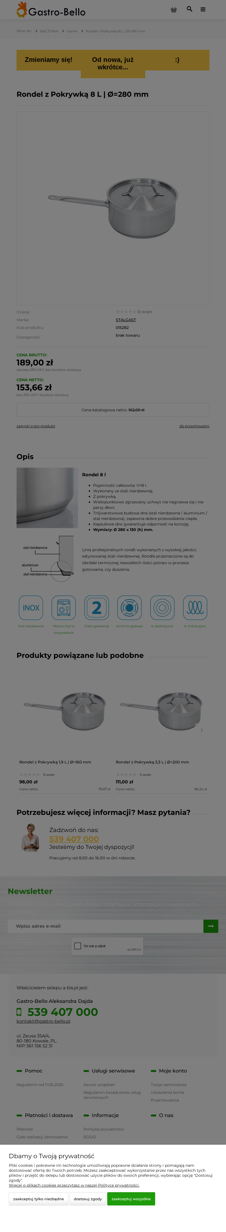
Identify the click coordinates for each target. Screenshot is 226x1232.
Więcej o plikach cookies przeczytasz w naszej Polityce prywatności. (74, 1185)
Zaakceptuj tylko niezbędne (38, 1199)
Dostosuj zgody (88, 1199)
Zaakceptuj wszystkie (131, 1199)
